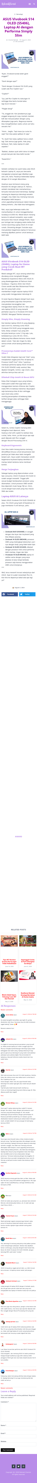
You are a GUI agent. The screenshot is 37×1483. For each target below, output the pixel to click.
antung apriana (10, 1321)
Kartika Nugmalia (11, 1173)
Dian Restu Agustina (12, 1301)
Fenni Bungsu (10, 1370)
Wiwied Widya (10, 1103)
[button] (29, 4)
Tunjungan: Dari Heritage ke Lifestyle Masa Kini (23, 825)
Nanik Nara (9, 1238)
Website (3, 1441)
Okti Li (8, 1134)
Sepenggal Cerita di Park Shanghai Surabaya (21, 766)
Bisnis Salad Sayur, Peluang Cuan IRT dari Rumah (22, 781)
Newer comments (7, 1010)
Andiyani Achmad (11, 1281)
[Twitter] (18, 661)
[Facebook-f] (14, 661)
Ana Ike (8, 1070)
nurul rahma (9, 1015)
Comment (5, 1402)
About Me (18, 647)
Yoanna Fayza (10, 1216)
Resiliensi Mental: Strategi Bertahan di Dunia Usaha (22, 796)
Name (3, 1425)
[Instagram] (23, 661)
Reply (2, 1031)
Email (3, 1433)
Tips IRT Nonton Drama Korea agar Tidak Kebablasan (21, 752)
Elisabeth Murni (11, 1263)
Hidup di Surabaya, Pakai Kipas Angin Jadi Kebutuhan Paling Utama (23, 810)
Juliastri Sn (9, 1039)
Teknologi (19, 14)
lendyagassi (9, 1344)
